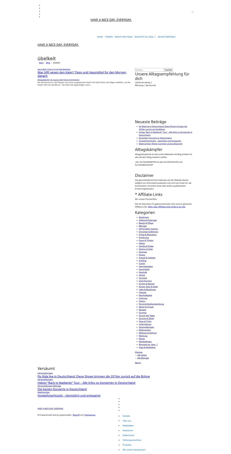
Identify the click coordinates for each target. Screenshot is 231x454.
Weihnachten (145, 330)
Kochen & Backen (147, 283)
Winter (142, 338)
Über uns (127, 420)
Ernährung (144, 237)
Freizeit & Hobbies (147, 257)
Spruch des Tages (147, 315)
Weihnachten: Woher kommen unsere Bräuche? (160, 143)
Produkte (127, 445)
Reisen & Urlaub (146, 307)
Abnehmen (144, 217)
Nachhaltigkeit (145, 295)
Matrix (138, 362)
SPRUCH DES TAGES (124, 37)
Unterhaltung (145, 324)
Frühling (142, 260)
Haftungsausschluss (132, 440)
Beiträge (143, 226)
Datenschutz (128, 435)
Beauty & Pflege (146, 223)
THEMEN (109, 37)
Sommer (143, 312)
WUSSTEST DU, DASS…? (145, 37)
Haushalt (143, 272)
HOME (100, 37)
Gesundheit (42, 69)
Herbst (142, 275)
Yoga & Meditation (147, 347)
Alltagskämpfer (44, 80)
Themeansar (89, 415)
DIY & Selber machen (148, 229)
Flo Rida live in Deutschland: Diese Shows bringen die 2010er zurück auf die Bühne (94, 376)
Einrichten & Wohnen (148, 231)
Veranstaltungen (146, 327)
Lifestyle (142, 292)
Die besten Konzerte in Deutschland (155, 138)
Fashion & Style (146, 249)
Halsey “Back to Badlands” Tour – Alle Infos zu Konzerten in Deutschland (86, 383)
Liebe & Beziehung (147, 289)
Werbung (143, 336)
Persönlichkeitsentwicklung (151, 304)
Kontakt (126, 416)
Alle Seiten (142, 355)
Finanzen (143, 252)
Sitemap (138, 352)
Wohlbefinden (64, 69)
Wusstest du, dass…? (148, 344)
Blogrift (76, 415)
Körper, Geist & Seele (148, 286)
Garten (142, 263)
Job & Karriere (145, 281)
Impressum (128, 430)
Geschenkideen (146, 266)
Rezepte (142, 309)
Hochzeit (143, 278)
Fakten (142, 243)
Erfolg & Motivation (148, 234)
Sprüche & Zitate (146, 318)
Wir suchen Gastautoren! (134, 449)
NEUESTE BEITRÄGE (166, 37)
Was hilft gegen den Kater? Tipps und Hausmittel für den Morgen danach (82, 74)
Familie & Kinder (146, 246)
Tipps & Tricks (53, 69)
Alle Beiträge (143, 358)
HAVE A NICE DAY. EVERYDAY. (111, 20)
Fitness (142, 255)
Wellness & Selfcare (148, 333)
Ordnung (143, 298)
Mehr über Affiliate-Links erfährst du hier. (167, 206)
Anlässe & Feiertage (148, 220)
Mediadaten (128, 425)
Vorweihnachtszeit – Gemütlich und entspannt (160, 141)
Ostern (142, 301)
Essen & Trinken (146, 240)
